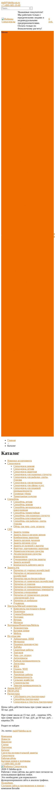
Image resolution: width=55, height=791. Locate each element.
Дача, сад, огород (21, 374)
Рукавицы (17, 317)
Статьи (5, 744)
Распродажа (18, 70)
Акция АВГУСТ (20, 410)
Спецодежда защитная (18, 91)
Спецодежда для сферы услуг (20, 115)
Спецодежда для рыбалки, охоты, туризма (20, 103)
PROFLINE (18, 68)
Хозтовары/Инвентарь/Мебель (22, 58)
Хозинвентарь (19, 347)
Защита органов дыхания (21, 195)
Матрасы (16, 339)
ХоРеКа (16, 369)
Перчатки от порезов (18, 277)
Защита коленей (20, 235)
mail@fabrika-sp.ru (10, 2)
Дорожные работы (21, 394)
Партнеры (6, 747)
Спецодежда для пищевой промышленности (21, 123)
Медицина (17, 361)
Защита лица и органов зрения (20, 187)
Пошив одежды (37, 231)
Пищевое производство (19, 365)
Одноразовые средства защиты (20, 231)
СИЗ (26, 46)
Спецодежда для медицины (20, 110)
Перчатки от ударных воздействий (18, 249)
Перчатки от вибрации (18, 313)
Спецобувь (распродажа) (19, 425)
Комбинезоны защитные (19, 192)
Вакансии (6, 741)
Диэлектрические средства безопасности (27, 555)
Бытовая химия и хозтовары (15, 761)
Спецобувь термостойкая (19, 154)
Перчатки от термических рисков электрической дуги (30, 596)
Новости (5, 739)
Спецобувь (17, 46)
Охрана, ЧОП (19, 388)
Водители (17, 391)
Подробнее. (7, 783)
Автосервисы (19, 377)
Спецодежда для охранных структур (22, 96)
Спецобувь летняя (21, 139)
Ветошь (26, 336)
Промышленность (21, 396)
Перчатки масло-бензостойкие (20, 263)
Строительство (20, 402)
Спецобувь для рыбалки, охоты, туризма (20, 172)
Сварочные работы (23, 649)
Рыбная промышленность (21, 381)
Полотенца (17, 331)
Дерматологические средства (28, 551)
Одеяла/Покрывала (22, 332)
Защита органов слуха (25, 543)
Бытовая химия (20, 350)
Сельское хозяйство (22, 399)
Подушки (17, 336)
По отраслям (18, 62)
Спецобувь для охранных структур (22, 159)
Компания (6, 736)
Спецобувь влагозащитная (20, 165)
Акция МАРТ (14, 688)
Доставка (37, 240)
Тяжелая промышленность (21, 406)
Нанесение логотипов (38, 236)
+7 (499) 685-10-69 (10, 5)
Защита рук (18, 48)
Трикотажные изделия (19, 132)
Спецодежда (18, 43)
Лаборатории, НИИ (22, 358)
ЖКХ (26, 385)
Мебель (16, 353)
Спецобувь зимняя (21, 142)
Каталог (5, 750)
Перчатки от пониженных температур (19, 290)
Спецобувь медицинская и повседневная (20, 147)
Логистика (17, 385)
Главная (11, 440)
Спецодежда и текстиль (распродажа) (19, 432)
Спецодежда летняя (22, 87)
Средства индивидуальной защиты (19, 752)
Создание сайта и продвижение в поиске (22, 785)
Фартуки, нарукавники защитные (19, 210)
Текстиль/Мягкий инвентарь (21, 52)
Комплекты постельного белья (21, 326)
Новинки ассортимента (19, 39)
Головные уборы (20, 128)
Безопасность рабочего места (20, 239)
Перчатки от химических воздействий (18, 271)
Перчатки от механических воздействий (19, 257)
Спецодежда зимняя (18, 83)
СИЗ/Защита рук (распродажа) (20, 420)
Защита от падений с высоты (21, 203)
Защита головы (20, 183)
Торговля (25, 372)
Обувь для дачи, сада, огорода (22, 176)
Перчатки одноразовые (18, 296)
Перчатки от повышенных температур (21, 282)
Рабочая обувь (8, 758)
